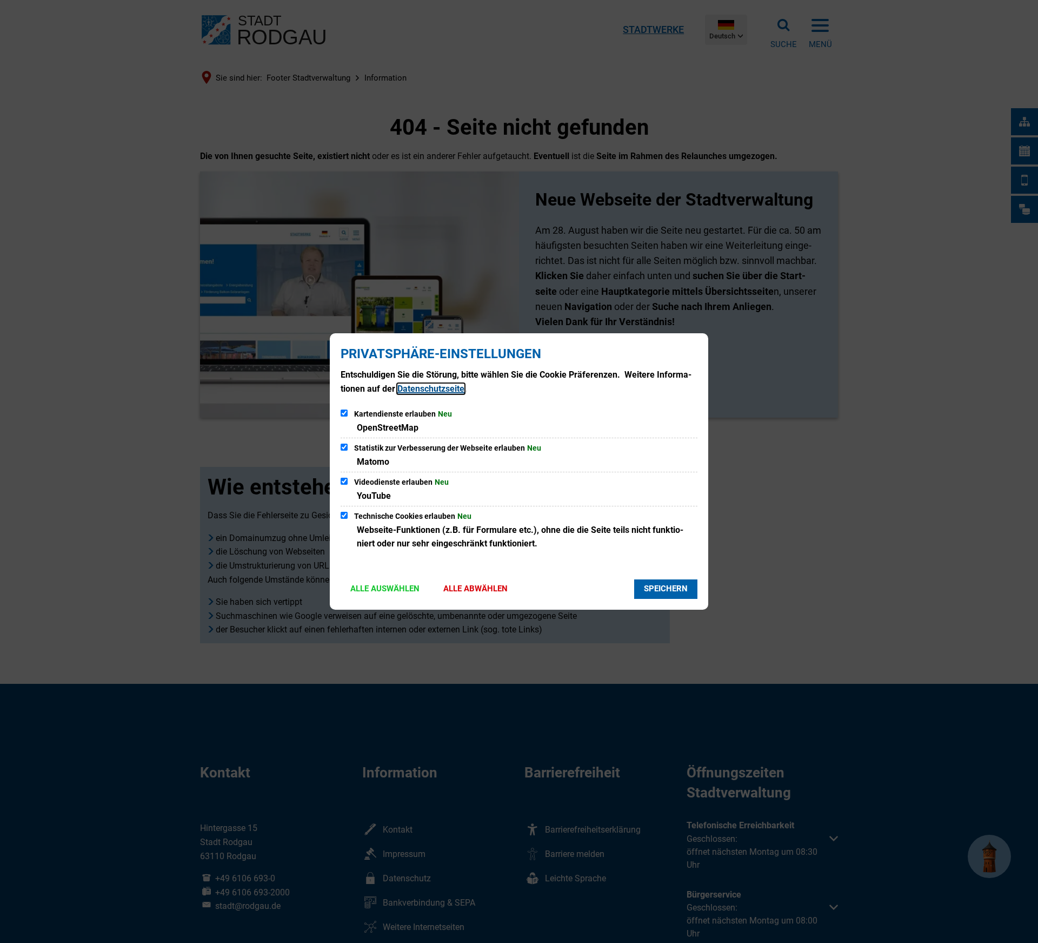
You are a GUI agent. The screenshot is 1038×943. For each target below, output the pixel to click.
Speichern (666, 589)
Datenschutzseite (430, 389)
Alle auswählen (385, 589)
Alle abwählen (475, 589)
